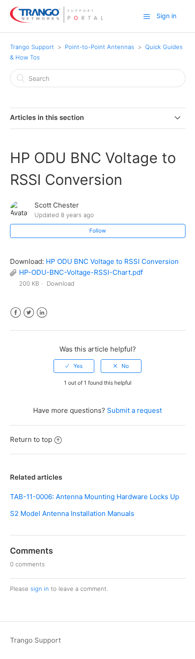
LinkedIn (42, 312)
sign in (39, 588)
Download (60, 283)
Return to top (31, 439)
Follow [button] (97, 230)
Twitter (28, 312)
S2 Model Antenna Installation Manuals (72, 513)
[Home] (56, 20)
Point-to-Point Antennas (99, 46)
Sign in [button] (166, 16)
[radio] (74, 366)
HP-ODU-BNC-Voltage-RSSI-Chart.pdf (81, 272)
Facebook (15, 312)
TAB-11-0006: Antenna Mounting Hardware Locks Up (94, 496)
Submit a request (134, 410)
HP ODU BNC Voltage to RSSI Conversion (112, 261)
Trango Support (32, 46)
